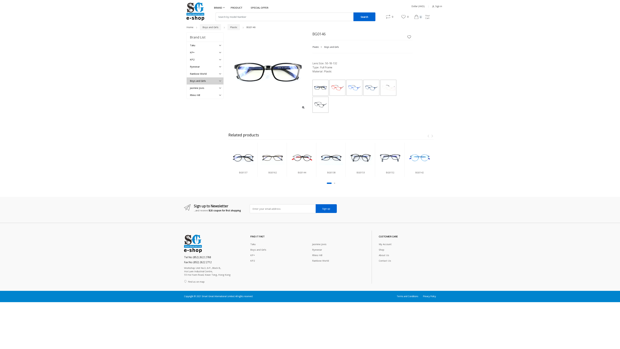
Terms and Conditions (407, 296)
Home (189, 27)
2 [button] (334, 183)
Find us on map (196, 281)
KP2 (252, 260)
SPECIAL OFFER (259, 7)
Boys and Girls (210, 27)
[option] (268, 71)
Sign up (326, 208)
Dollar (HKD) (418, 6)
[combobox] (285, 16)
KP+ (252, 255)
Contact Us (385, 260)
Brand (218, 7)
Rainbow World (320, 260)
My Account (385, 244)
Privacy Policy (429, 296)
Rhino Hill (317, 255)
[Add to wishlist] (410, 36)
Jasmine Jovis (319, 244)
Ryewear (317, 249)
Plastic (233, 27)
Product (236, 7)
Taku (253, 244)
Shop (381, 249)
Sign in (438, 6)
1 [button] (329, 183)
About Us (384, 255)
